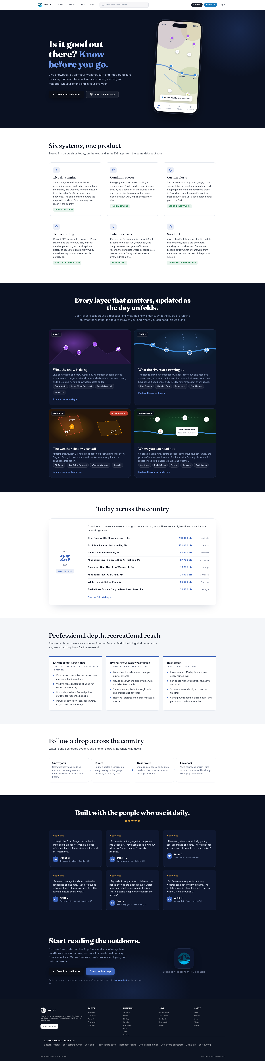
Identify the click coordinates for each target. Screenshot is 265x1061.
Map (83, 5)
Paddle (125, 1016)
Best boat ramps (127, 1044)
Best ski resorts (52, 1044)
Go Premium (210, 5)
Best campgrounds (72, 1044)
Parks (125, 1028)
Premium (197, 1016)
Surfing (126, 1035)
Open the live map (104, 94)
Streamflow (92, 1016)
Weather (161, 1025)
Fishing (126, 1019)
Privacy (196, 1022)
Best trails (191, 1044)
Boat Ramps (127, 1025)
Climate (60, 5)
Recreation (72, 5)
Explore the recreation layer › (154, 472)
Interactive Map (163, 1012)
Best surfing (205, 1044)
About (196, 1012)
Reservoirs (91, 1019)
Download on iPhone (68, 94)
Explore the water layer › (151, 393)
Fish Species (162, 1019)
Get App (197, 5)
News (92, 5)
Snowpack (91, 1012)
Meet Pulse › (118, 263)
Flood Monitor (163, 1022)
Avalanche (91, 1025)
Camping (126, 1022)
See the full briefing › (99, 597)
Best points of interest (172, 1044)
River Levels (92, 1022)
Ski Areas (126, 1012)
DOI (223, 1056)
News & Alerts (163, 1016)
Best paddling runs (148, 1044)
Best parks (90, 1044)
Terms (196, 1019)
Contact (196, 1025)
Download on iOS (50, 1026)
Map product (120, 980)
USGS (206, 1056)
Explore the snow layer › (66, 399)
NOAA (211, 1056)
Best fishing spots (107, 1044)
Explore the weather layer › (67, 472)
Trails (125, 1032)
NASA (219, 1056)
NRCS (215, 1056)
